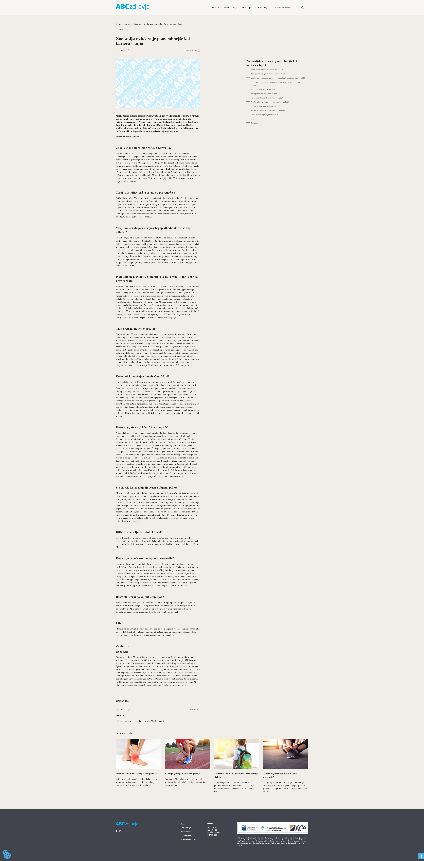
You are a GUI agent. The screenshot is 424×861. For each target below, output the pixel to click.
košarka (137, 720)
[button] (421, 856)
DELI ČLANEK (120, 50)
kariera (128, 720)
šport (161, 720)
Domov (119, 23)
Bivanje (128, 23)
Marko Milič (150, 720)
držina (119, 720)
